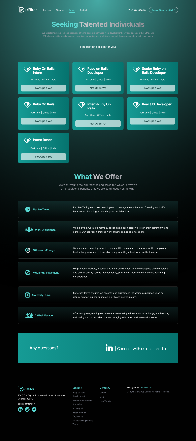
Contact (83, 10)
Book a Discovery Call (162, 10)
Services (47, 10)
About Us (60, 10)
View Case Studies (137, 10)
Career (72, 10)
